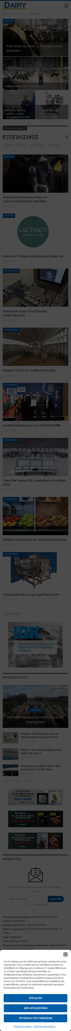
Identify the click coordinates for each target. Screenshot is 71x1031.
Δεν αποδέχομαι (36, 1008)
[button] (65, 954)
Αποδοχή (35, 998)
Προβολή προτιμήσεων (35, 1018)
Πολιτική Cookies (22, 1026)
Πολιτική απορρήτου (44, 1026)
